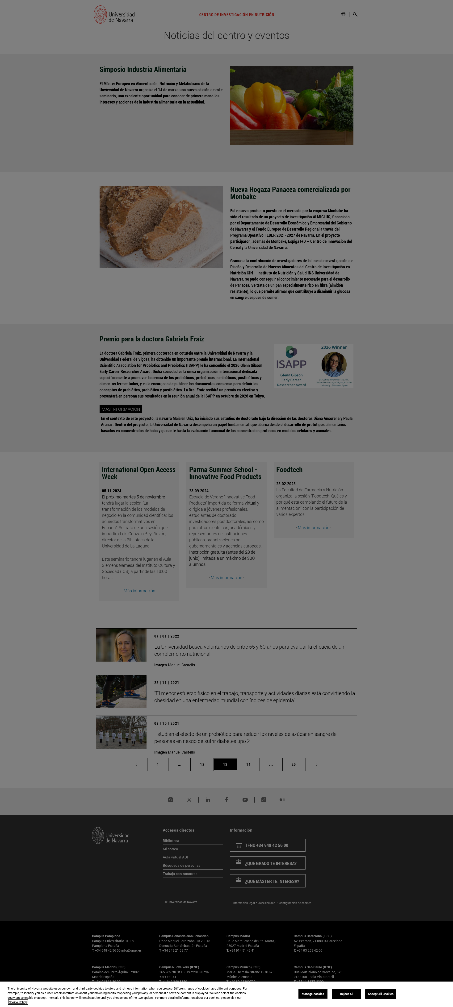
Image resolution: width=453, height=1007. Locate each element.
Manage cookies (313, 994)
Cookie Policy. (18, 1002)
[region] (226, 994)
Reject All (346, 994)
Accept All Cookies (381, 994)
